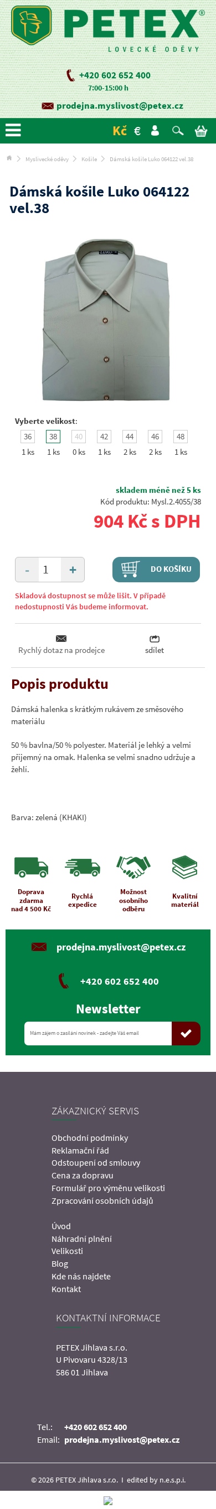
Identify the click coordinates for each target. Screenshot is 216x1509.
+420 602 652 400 (115, 75)
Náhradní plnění (82, 1238)
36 (28, 436)
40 (79, 436)
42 (104, 436)
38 (53, 436)
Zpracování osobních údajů (102, 1200)
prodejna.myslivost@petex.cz (119, 105)
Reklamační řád (80, 1150)
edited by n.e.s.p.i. (156, 1480)
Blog (60, 1263)
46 (155, 436)
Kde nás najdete (81, 1276)
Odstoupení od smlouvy (96, 1162)
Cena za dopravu (83, 1175)
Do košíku (170, 569)
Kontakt (66, 1288)
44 (129, 436)
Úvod (61, 1225)
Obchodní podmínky (90, 1137)
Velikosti (67, 1250)
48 (180, 436)
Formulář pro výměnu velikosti (108, 1187)
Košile (89, 159)
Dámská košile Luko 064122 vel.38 (151, 159)
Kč (119, 130)
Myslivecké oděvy (47, 159)
